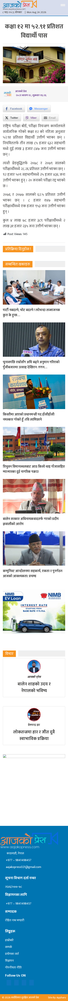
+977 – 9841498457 (18, 860)
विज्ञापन (9, 960)
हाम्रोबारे (9, 940)
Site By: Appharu (57, 997)
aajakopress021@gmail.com (23, 867)
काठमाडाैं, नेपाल (14, 853)
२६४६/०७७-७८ (13, 886)
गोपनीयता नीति (13, 967)
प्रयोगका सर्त (12, 953)
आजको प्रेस (34, 676)
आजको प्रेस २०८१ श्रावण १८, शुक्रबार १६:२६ (30, 93)
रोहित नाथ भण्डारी (14, 920)
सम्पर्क (8, 947)
